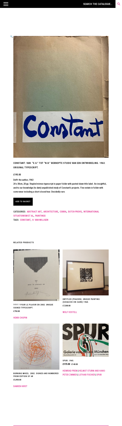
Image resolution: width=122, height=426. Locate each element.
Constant (25, 220)
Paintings (40, 216)
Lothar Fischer (86, 374)
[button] (6, 4)
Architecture (50, 211)
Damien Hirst (20, 386)
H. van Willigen (40, 220)
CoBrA (63, 211)
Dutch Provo (75, 211)
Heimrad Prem (70, 370)
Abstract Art (34, 211)
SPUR (99, 374)
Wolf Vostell (70, 312)
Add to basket (23, 201)
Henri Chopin (20, 317)
